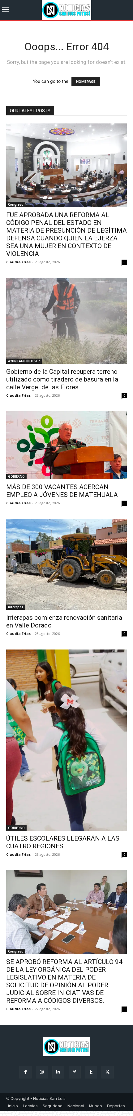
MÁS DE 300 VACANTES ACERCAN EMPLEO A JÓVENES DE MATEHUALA (62, 490)
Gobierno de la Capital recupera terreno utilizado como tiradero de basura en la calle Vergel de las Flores (62, 379)
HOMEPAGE (86, 81)
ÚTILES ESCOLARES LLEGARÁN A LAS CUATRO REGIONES (62, 842)
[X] (107, 1072)
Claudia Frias (18, 262)
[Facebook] (25, 1072)
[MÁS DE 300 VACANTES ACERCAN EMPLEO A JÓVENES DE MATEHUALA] (66, 445)
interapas (15, 607)
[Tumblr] (91, 1072)
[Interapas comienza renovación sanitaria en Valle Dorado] (66, 564)
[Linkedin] (58, 1072)
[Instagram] (42, 1072)
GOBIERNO (16, 476)
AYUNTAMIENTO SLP (24, 361)
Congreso (16, 204)
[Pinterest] (75, 1072)
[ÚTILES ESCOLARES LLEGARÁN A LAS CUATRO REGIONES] (66, 740)
